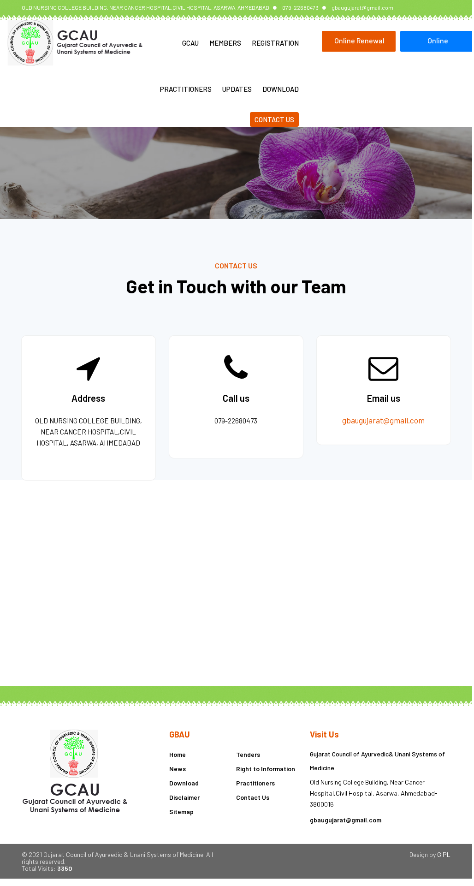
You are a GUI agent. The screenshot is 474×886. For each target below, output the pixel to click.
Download (280, 89)
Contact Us (274, 119)
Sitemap (181, 811)
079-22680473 (300, 7)
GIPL (443, 854)
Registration (275, 43)
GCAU (190, 43)
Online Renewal (359, 40)
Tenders (248, 754)
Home (177, 754)
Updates (237, 89)
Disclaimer (184, 797)
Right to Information (265, 769)
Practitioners (186, 89)
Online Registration (438, 44)
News (177, 769)
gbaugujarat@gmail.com (362, 7)
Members (225, 43)
